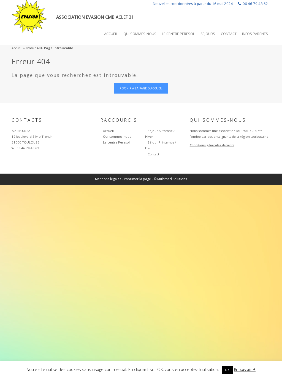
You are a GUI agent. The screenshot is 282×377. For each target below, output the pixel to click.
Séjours (207, 33)
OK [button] (227, 370)
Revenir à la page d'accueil (141, 88)
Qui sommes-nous (139, 33)
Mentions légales (108, 179)
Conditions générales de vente (212, 145)
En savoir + (245, 369)
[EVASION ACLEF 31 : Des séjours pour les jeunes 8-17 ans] (30, 16)
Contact (229, 33)
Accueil (111, 33)
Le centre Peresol (178, 33)
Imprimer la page (137, 179)
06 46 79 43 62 (255, 3)
